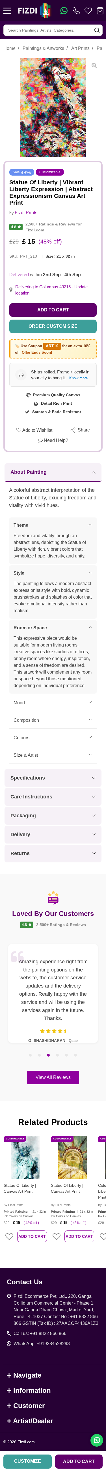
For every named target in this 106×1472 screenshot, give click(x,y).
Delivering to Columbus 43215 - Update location (51, 290)
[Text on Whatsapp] (64, 11)
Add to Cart (53, 309)
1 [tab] (30, 1055)
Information (32, 1390)
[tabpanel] (53, 993)
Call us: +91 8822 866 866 (40, 1333)
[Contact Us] (77, 11)
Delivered (19, 274)
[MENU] (7, 10)
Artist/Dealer (33, 1421)
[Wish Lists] (88, 11)
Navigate (27, 1375)
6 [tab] (75, 1055)
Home (9, 48)
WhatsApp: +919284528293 (42, 1343)
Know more (78, 378)
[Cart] (100, 11)
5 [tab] (66, 1055)
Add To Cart (32, 1236)
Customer (29, 1405)
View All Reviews (53, 1077)
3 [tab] (48, 1055)
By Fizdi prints (13, 1205)
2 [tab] (39, 1055)
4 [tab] (57, 1055)
